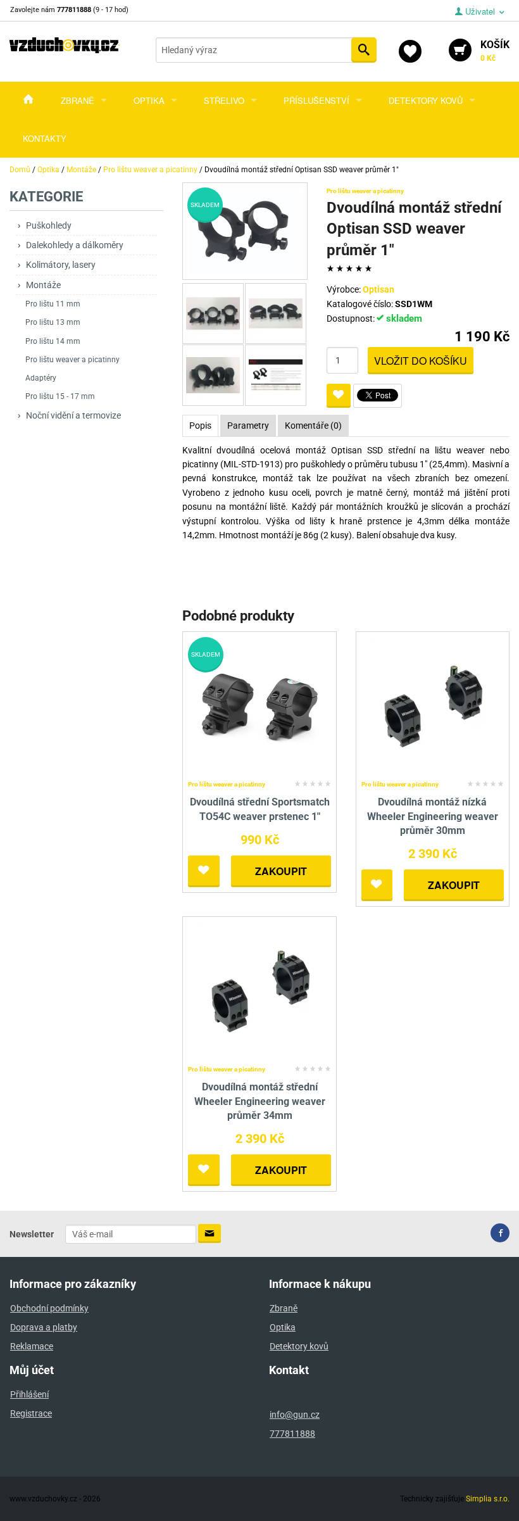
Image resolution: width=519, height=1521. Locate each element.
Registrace (31, 1413)
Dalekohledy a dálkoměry (74, 245)
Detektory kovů (426, 100)
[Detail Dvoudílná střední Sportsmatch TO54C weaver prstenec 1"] (260, 706)
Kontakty (44, 138)
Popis (200, 425)
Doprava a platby (43, 1327)
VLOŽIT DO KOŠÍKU (420, 360)
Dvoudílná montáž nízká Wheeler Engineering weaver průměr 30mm (432, 816)
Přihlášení (29, 1394)
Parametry (248, 425)
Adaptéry (40, 378)
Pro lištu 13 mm (52, 322)
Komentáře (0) (313, 425)
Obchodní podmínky (49, 1308)
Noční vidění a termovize (73, 415)
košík (495, 51)
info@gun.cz (295, 1415)
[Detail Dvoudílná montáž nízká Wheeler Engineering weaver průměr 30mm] (432, 706)
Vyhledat (364, 50)
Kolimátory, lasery (61, 265)
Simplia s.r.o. (488, 1498)
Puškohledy (49, 225)
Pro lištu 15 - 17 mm (60, 396)
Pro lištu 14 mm (52, 341)
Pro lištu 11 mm (52, 304)
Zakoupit (281, 871)
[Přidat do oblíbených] (339, 396)
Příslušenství (316, 100)
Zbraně (77, 100)
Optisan (378, 289)
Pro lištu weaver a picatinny (72, 359)
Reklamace (31, 1346)
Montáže (43, 285)
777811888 (292, 1434)
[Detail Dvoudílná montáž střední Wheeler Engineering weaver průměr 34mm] (260, 991)
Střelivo (224, 100)
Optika (149, 100)
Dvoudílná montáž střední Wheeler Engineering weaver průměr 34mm (259, 1101)
